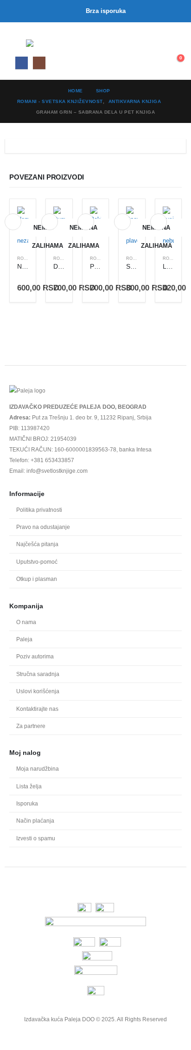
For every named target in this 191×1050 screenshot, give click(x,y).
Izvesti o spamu (35, 838)
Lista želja (29, 786)
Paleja (24, 639)
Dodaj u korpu (85, 221)
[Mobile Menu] (17, 43)
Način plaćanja (35, 821)
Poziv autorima (35, 656)
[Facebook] (21, 63)
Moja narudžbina (37, 769)
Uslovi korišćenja (37, 691)
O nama (26, 622)
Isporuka (27, 803)
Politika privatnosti (39, 510)
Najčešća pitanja (37, 544)
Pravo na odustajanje (43, 527)
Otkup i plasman (36, 579)
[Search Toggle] (154, 45)
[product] (22, 226)
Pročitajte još (13, 221)
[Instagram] (39, 63)
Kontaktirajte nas (37, 709)
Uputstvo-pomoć (36, 562)
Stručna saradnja (37, 674)
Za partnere (30, 726)
